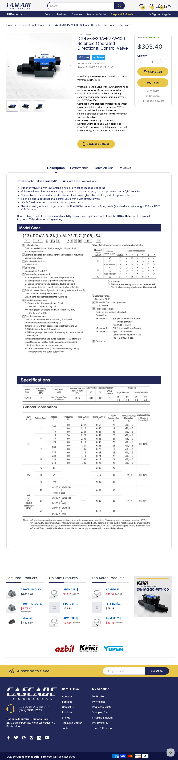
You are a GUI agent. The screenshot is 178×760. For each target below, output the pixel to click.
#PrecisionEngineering (49, 219)
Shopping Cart (100, 712)
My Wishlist (98, 701)
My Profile (98, 696)
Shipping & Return (102, 717)
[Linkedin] (39, 738)
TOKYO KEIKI (84, 34)
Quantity (142, 55)
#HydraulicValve (26, 219)
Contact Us (68, 706)
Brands (66, 717)
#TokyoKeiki (144, 216)
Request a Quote (102, 706)
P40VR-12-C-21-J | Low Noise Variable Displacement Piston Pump (32, 589)
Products (67, 712)
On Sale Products (63, 578)
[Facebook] (8, 738)
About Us (67, 696)
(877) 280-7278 (30, 710)
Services (67, 701)
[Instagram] (31, 738)
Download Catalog (98, 143)
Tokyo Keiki (42, 181)
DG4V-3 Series (58, 181)
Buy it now (153, 82)
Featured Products (21, 578)
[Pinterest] (24, 738)
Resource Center (72, 722)
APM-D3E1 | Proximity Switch (73, 589)
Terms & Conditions (103, 728)
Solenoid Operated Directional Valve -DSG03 (32, 618)
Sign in (156, 14)
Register (167, 14)
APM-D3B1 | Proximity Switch (73, 618)
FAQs (65, 728)
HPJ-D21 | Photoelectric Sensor (71, 604)
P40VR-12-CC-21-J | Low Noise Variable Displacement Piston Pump (32, 604)
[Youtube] (47, 738)
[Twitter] (16, 738)
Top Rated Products (108, 578)
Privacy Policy (100, 722)
